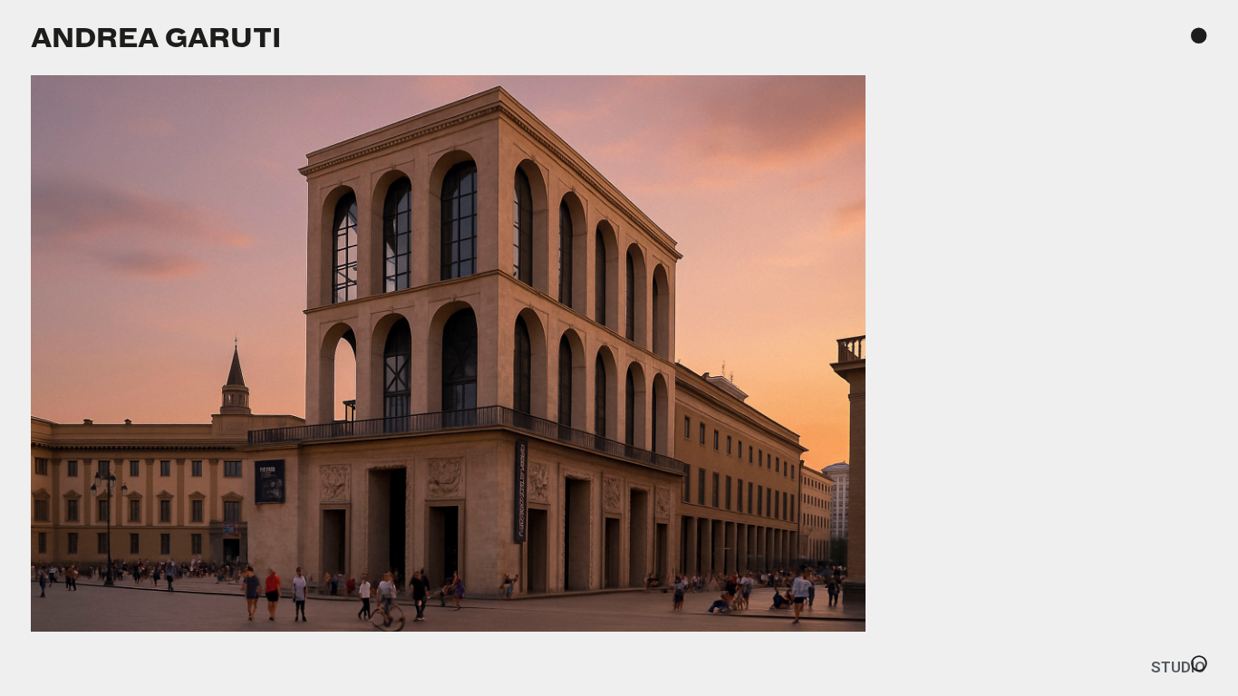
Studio (1178, 667)
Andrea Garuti (156, 36)
